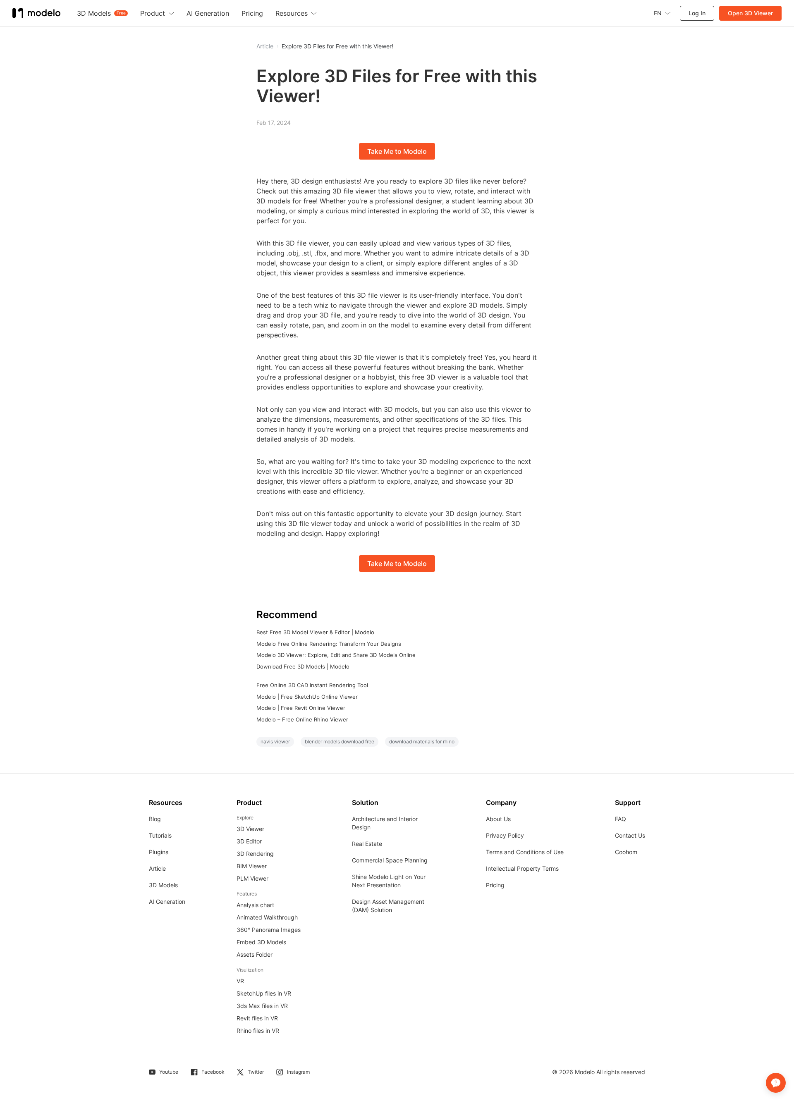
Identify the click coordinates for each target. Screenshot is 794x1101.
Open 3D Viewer (750, 13)
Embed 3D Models (261, 942)
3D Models (163, 884)
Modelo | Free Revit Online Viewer (300, 708)
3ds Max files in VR (262, 1005)
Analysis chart (255, 904)
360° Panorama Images (269, 929)
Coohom (626, 851)
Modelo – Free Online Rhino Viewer (302, 719)
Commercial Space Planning (390, 860)
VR (240, 980)
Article (157, 868)
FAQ (620, 818)
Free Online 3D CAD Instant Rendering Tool (312, 685)
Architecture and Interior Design (385, 823)
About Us (498, 818)
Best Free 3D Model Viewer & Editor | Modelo (315, 632)
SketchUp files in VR (264, 993)
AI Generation (167, 901)
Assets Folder (255, 954)
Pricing (495, 884)
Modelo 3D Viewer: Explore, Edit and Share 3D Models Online (336, 655)
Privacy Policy (505, 835)
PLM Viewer (252, 878)
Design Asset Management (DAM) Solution (388, 905)
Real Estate (367, 843)
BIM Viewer (252, 865)
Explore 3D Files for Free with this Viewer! (337, 46)
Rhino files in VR (258, 1030)
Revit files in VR (257, 1018)
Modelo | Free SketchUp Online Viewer (307, 696)
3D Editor (249, 841)
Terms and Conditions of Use (525, 851)
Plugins (158, 851)
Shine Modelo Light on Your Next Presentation (389, 880)
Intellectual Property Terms (522, 868)
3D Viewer (250, 828)
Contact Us (630, 835)
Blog (155, 818)
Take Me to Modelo (397, 151)
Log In (697, 13)
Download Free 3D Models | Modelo (302, 666)
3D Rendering (255, 853)
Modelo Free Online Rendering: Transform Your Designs (328, 643)
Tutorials (160, 835)
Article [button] (264, 46)
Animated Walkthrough (267, 917)
